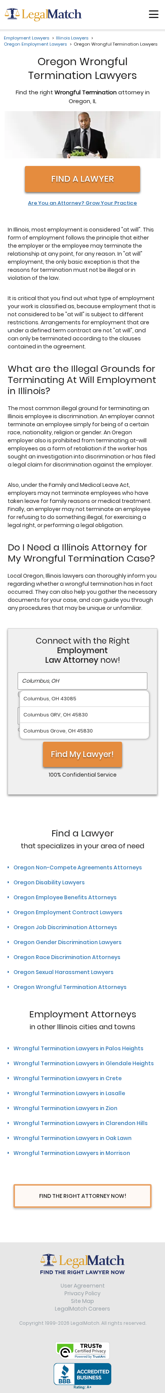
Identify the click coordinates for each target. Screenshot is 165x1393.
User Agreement (83, 1286)
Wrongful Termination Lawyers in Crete (67, 1078)
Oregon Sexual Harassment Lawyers (63, 972)
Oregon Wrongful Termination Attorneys (70, 987)
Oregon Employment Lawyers (35, 44)
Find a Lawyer (82, 179)
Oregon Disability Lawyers (49, 882)
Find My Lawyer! (82, 754)
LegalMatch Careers (82, 1309)
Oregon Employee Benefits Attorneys (65, 897)
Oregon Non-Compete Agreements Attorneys (77, 867)
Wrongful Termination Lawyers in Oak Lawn (72, 1138)
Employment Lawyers (26, 38)
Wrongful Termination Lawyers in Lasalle (69, 1093)
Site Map (82, 1301)
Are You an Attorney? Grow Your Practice (82, 203)
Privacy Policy (82, 1293)
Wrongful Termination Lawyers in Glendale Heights (83, 1063)
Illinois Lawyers (72, 38)
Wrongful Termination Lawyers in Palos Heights (78, 1048)
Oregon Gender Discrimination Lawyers (67, 942)
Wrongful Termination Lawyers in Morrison (71, 1153)
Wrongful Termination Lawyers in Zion (65, 1108)
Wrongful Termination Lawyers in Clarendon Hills (80, 1123)
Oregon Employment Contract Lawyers (67, 912)
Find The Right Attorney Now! (82, 1196)
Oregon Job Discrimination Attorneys (65, 927)
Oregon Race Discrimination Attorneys (66, 957)
